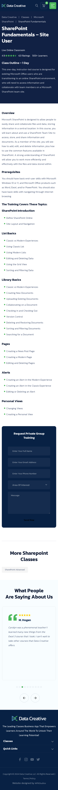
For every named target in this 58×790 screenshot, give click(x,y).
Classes (25, 17)
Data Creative (9, 17)
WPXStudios (40, 783)
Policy (33, 778)
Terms (26, 778)
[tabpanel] (29, 643)
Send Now (29, 520)
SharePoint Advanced (15, 569)
